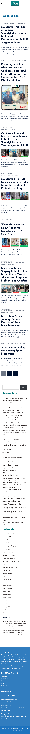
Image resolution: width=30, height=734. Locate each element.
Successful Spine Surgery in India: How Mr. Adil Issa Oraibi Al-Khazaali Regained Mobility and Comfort (14, 274)
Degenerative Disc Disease (10, 552)
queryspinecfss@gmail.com (9, 699)
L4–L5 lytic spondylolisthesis (9, 470)
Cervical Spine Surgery (10, 455)
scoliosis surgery (7, 579)
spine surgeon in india (14, 508)
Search (4, 383)
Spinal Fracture (7, 585)
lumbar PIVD (16, 478)
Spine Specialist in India (13, 504)
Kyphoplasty (17, 468)
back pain (16, 442)
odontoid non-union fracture (10, 567)
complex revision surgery (8, 459)
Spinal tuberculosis (8, 588)
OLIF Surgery (23, 482)
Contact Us (4, 685)
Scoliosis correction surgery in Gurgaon (13, 491)
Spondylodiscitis (20, 511)
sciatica (4, 576)
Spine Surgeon (6, 600)
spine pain (15, 501)
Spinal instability (6, 501)
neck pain (16, 482)
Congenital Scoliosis (20, 459)
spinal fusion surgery (20, 498)
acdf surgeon (5, 439)
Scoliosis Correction (9, 487)
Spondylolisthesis (6, 515)
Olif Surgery (6, 570)
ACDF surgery (14, 439)
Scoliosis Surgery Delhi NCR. (9, 496)
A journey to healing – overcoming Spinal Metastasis (14, 350)
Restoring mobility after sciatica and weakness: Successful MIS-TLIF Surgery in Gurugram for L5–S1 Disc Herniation (14, 425)
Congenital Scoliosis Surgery (9, 461)
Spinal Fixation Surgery (8, 498)
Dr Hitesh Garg (10, 465)
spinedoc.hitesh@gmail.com (9, 702)
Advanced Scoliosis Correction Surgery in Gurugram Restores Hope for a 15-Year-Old (14, 433)
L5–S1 (4, 475)
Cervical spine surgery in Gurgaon (12, 457)
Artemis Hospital (7, 442)
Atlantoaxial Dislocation (9, 537)
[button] (2, 3)
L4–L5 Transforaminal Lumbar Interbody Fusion (14, 472)
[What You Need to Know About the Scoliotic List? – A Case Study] (15, 242)
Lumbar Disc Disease (8, 555)
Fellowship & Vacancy (7, 681)
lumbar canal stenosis (7, 478)
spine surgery (9, 512)
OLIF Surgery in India (7, 484)
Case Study (13, 23)
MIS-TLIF (22, 478)
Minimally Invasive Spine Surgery (12, 561)
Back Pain (5, 540)
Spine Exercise (6, 594)
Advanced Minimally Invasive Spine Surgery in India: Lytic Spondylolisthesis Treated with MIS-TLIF (15, 139)
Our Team (4, 676)
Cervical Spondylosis (8, 549)
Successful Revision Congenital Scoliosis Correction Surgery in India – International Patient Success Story (14, 410)
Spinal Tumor (6, 591)
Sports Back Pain (7, 610)
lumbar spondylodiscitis (9, 558)
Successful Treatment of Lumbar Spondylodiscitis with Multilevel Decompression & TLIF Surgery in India (14, 418)
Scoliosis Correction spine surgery (12, 489)
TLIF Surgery (22, 23)
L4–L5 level (24, 468)
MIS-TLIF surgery (7, 482)
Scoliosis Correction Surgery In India (12, 494)
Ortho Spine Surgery (19, 484)
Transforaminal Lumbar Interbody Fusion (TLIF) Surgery (14, 523)
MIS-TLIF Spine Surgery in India (10, 480)
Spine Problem (6, 597)
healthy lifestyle (8, 468)
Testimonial (4, 678)
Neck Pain (22, 343)
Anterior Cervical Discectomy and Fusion (14, 534)
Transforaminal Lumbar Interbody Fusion (14, 519)
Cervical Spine (6, 452)
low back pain (13, 475)
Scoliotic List (13, 221)
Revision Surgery (7, 573)
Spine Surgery (5, 175)
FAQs (2, 683)
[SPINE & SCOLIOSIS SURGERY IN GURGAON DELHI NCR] (15, 3)
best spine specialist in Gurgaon (14, 447)
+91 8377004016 (10, 695)
